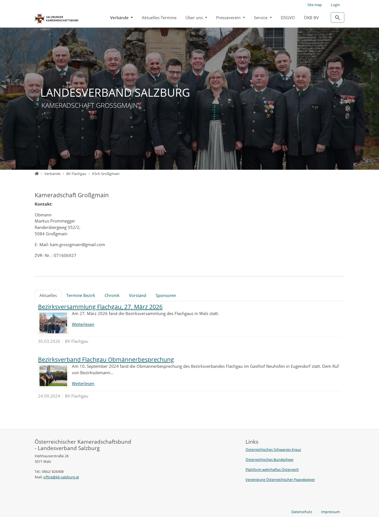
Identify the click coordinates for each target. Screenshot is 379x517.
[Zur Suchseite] (337, 17)
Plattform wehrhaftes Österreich (272, 469)
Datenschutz (301, 511)
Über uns (194, 17)
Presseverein (229, 17)
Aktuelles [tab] (48, 295)
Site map (314, 4)
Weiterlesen (83, 324)
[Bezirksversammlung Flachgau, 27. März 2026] (53, 323)
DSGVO (288, 17)
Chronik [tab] (112, 295)
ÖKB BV (311, 17)
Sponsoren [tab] (166, 295)
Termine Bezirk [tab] (80, 295)
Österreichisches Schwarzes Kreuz (273, 449)
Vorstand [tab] (137, 295)
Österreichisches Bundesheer (270, 459)
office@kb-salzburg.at (61, 476)
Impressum (330, 511)
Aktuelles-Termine (159, 17)
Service (261, 17)
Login (335, 4)
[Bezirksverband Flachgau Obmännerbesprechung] (53, 376)
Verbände (120, 17)
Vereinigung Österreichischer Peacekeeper (280, 479)
